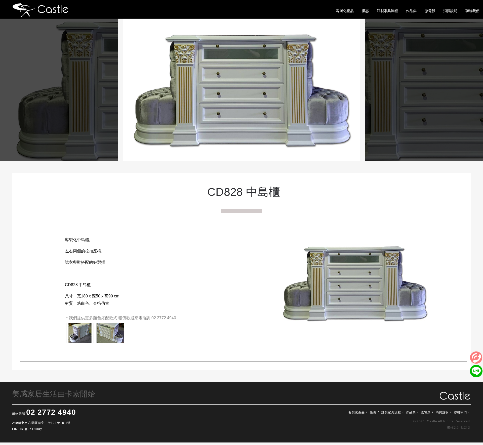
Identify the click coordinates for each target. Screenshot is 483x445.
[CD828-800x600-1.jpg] (110, 333)
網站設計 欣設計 (459, 427)
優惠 (373, 412)
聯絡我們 (460, 412)
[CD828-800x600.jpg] (80, 333)
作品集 (411, 412)
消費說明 (442, 412)
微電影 (426, 412)
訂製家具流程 (391, 412)
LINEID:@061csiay (27, 429)
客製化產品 (356, 412)
